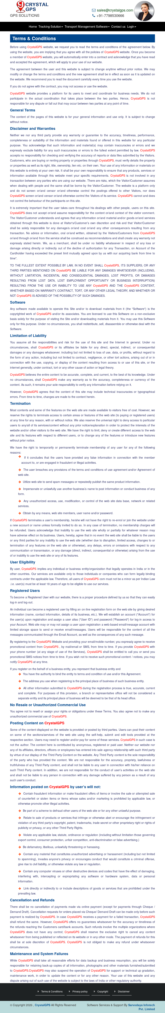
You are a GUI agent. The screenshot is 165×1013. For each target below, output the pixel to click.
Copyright (102, 991)
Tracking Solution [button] (49, 26)
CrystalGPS (34, 47)
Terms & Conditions (52, 991)
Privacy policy (80, 991)
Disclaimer (124, 991)
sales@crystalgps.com (114, 10)
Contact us (118, 26)
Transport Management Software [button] (86, 26)
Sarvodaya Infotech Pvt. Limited (141, 1007)
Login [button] (130, 26)
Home (33, 26)
